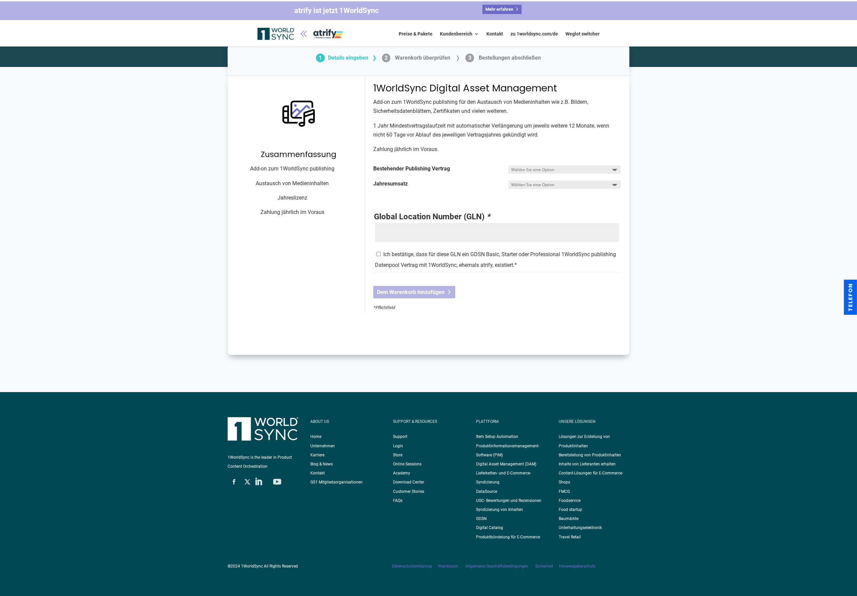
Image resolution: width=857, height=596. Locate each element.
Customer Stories (408, 491)
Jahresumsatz (390, 183)
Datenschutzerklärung (415, 566)
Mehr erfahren (499, 9)
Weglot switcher (582, 33)
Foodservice (569, 500)
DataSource (486, 491)
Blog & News (321, 464)
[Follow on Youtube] (277, 482)
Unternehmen (322, 446)
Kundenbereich (456, 33)
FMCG (564, 491)
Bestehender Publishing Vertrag (411, 168)
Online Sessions (407, 464)
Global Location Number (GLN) (432, 216)
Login (398, 446)
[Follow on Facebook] (234, 481)
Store (397, 455)
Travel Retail (570, 537)
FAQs (397, 500)
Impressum (448, 566)
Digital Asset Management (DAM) (506, 464)
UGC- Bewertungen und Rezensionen (508, 500)
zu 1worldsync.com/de (534, 33)
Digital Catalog (489, 527)
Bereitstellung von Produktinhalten (590, 455)
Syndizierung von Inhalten (499, 509)
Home (315, 436)
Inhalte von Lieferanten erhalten (587, 464)
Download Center (408, 482)
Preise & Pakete (416, 33)
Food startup (570, 509)
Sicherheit (547, 566)
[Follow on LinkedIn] (258, 482)
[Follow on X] (247, 481)
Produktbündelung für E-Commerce (508, 537)
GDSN (481, 518)
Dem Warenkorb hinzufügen (411, 292)
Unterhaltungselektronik (580, 527)
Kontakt (494, 33)
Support (400, 436)
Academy (401, 473)
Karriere (317, 455)
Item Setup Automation (497, 436)
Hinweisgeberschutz (577, 566)
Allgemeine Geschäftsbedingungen (497, 566)
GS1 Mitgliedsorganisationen (336, 482)
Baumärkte (568, 518)
